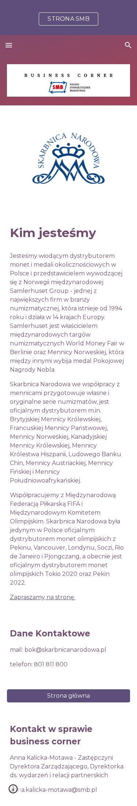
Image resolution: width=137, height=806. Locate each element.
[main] (68, 233)
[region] (68, 17)
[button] (9, 45)
